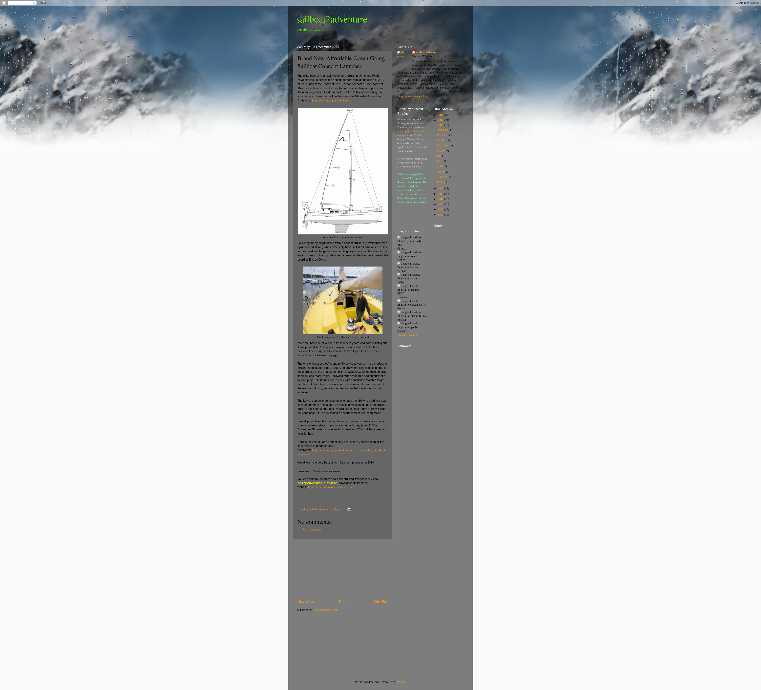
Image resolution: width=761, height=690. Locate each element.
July (439, 156)
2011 (441, 193)
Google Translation (408, 335)
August (441, 150)
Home (343, 601)
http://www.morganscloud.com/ (331, 100)
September (443, 145)
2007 (441, 214)
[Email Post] (349, 509)
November (443, 135)
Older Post (380, 601)
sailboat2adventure (331, 18)
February (442, 176)
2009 (441, 204)
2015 (441, 115)
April (440, 166)
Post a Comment (311, 529)
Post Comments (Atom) (326, 609)
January (441, 182)
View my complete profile (412, 96)
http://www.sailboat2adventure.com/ (330, 487)
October (441, 140)
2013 (441, 125)
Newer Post (306, 601)
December (443, 129)
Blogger (400, 681)
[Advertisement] (343, 569)
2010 (441, 199)
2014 (441, 120)
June (440, 161)
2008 (441, 209)
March (441, 171)
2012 (441, 188)
